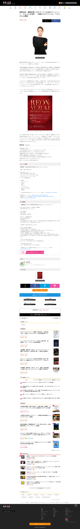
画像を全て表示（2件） (40, 57)
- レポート (54, 513)
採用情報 (66, 513)
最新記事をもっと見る (55, 450)
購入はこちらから (35, 252)
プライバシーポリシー (68, 516)
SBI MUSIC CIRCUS (46, 497)
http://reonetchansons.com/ (25, 248)
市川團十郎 (29, 494)
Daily (26, 379)
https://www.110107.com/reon (51, 192)
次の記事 (56, 318)
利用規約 (66, 514)
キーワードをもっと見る (55, 499)
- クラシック (43, 513)
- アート (42, 516)
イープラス (21, 502)
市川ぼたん (43, 494)
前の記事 (24, 318)
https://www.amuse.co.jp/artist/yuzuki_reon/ (40, 195)
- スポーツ (42, 517)
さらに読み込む (40, 488)
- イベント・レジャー (44, 511)
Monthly (53, 379)
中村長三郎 (38, 497)
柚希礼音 (23, 324)
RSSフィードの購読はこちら (40, 290)
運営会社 (66, 508)
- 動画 (54, 508)
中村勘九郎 (57, 494)
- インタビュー (55, 511)
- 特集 (54, 516)
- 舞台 (42, 510)
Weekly (40, 379)
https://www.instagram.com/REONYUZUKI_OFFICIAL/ (43, 196)
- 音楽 (42, 508)
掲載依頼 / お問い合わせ (69, 511)
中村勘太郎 (31, 497)
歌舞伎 (23, 494)
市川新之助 (36, 494)
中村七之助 (50, 494)
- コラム (54, 514)
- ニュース (54, 510)
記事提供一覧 (67, 510)
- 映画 (42, 518)
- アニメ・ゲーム (43, 514)
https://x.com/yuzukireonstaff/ (29, 197)
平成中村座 (24, 497)
